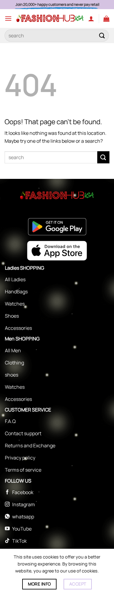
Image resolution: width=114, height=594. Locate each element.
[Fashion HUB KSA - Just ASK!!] (50, 18)
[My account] (91, 18)
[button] (8, 18)
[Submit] (102, 35)
